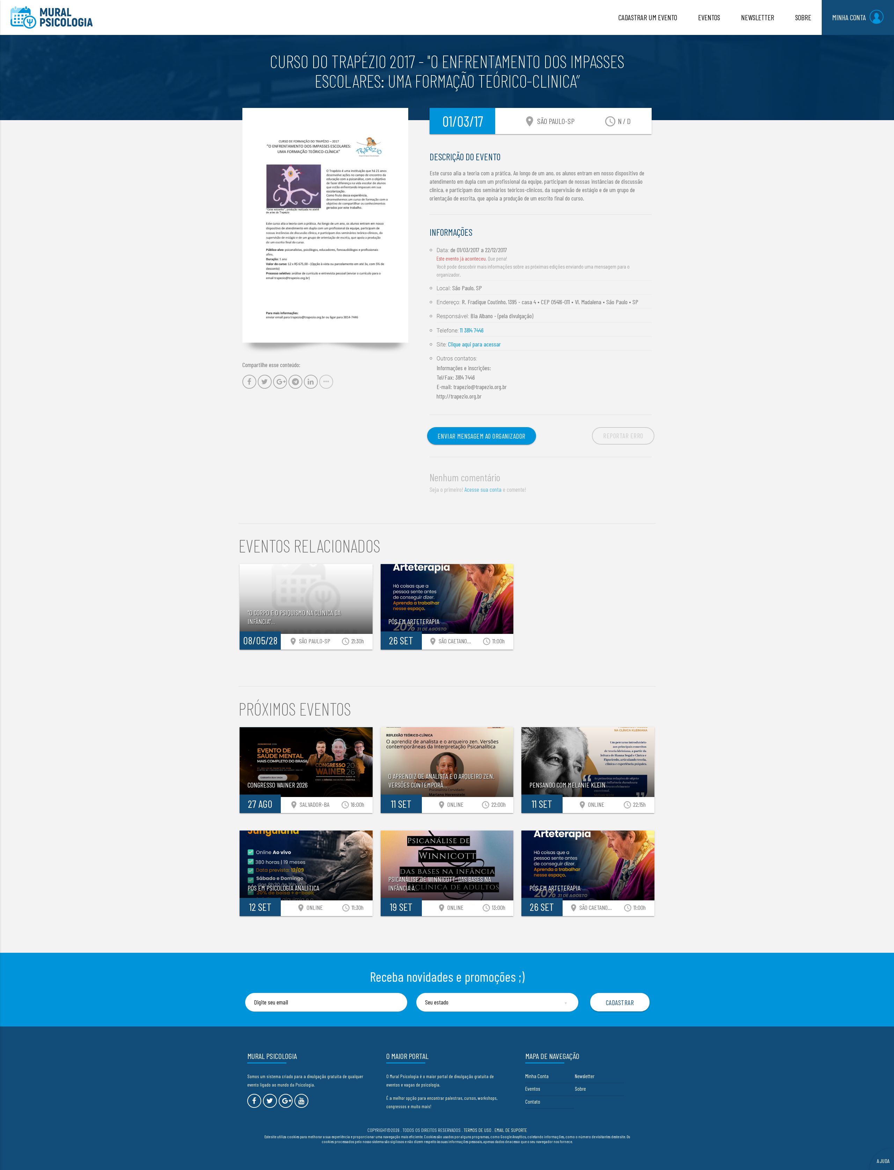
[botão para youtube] (301, 1101)
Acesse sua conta (482, 489)
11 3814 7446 (472, 330)
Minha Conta (537, 1076)
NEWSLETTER (757, 17)
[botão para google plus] (286, 1101)
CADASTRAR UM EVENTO (647, 17)
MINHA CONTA (849, 17)
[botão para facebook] (254, 1101)
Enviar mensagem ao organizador (482, 436)
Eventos (532, 1088)
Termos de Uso (477, 1130)
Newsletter (584, 1076)
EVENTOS (709, 17)
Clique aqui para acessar (474, 344)
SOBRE (803, 17)
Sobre (580, 1088)
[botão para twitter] (270, 1101)
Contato (532, 1101)
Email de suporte (510, 1130)
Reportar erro (623, 435)
